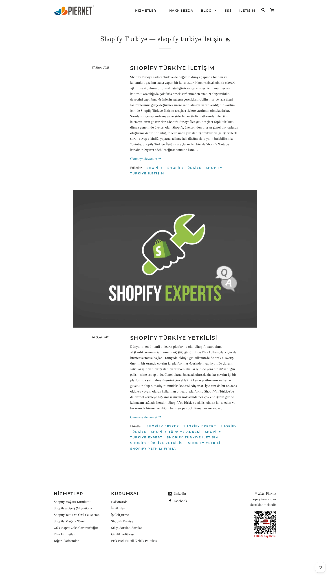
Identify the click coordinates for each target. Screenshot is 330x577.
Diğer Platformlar (66, 541)
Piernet (271, 493)
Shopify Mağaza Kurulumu (72, 502)
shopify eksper (163, 426)
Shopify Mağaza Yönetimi (71, 521)
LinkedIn (180, 493)
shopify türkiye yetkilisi (157, 443)
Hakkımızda (119, 502)
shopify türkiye (184, 167)
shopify (155, 167)
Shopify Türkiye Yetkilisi (174, 338)
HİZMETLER (146, 11)
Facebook (180, 501)
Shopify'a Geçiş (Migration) (73, 508)
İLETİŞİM (247, 11)
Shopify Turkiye (123, 39)
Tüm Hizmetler (64, 534)
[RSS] (228, 40)
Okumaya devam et (144, 159)
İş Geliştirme (120, 515)
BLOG (207, 11)
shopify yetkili (204, 443)
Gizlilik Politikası (122, 534)
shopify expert (199, 426)
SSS (228, 11)
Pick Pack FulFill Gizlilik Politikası (134, 541)
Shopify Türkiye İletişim (172, 68)
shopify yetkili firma (153, 448)
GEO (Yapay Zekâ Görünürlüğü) (76, 528)
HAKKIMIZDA (181, 11)
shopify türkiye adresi (176, 431)
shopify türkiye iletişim (193, 437)
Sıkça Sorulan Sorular (126, 528)
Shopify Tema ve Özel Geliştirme (76, 515)
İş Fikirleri (118, 508)
